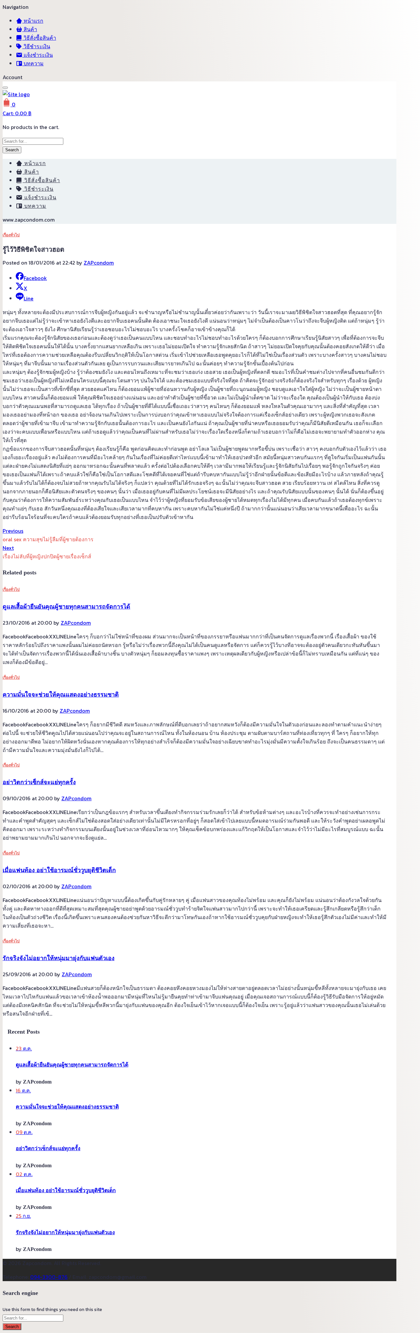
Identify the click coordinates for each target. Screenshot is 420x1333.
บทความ (33, 63)
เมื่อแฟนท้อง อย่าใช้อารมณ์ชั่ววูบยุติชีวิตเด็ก (59, 870)
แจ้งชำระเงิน (37, 55)
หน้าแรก (32, 21)
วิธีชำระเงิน (36, 46)
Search (12, 149)
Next (8, 548)
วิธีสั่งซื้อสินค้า (39, 38)
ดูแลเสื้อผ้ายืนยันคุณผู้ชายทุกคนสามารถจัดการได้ (66, 606)
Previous (13, 531)
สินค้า (29, 29)
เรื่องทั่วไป (11, 235)
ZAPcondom (99, 263)
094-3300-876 (49, 1277)
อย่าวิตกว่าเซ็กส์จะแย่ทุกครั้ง (39, 782)
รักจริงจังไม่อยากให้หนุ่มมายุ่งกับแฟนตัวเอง (59, 958)
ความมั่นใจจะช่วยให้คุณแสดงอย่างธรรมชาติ (61, 694)
